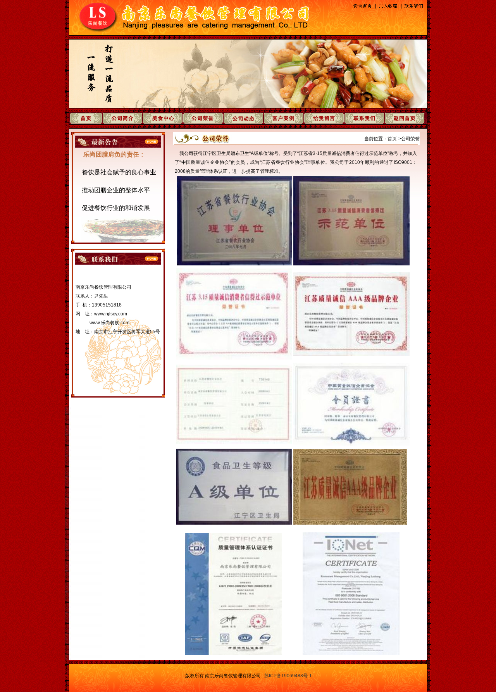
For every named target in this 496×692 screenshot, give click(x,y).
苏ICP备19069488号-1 (288, 675)
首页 (392, 138)
